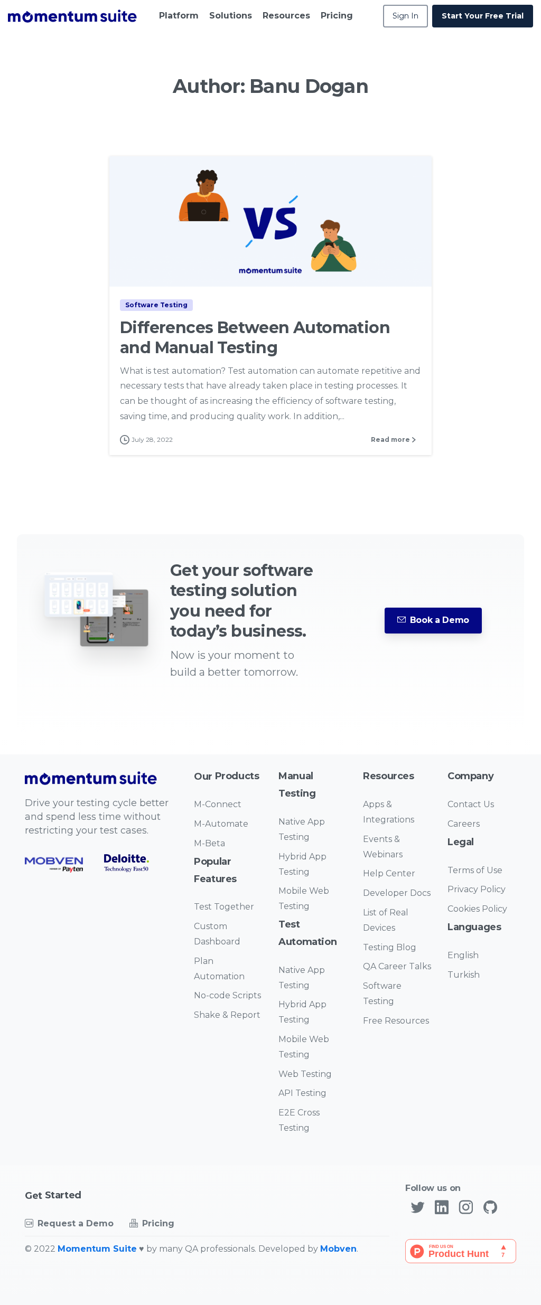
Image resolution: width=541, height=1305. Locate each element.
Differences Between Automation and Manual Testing (255, 337)
